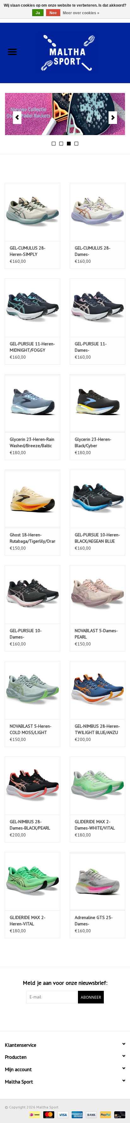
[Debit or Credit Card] (118, 1114)
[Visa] (62, 1114)
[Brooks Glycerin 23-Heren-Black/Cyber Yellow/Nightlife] (97, 403)
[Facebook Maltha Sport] (54, 1016)
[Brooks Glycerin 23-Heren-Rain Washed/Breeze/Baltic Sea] (32, 403)
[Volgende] (113, 117)
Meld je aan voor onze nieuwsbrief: (65, 982)
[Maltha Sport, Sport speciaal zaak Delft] (77, 52)
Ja (38, 13)
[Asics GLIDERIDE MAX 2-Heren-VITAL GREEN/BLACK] (32, 881)
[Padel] (65, 114)
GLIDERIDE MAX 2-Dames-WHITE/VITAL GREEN (95, 825)
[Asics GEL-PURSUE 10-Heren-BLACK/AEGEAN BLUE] (97, 499)
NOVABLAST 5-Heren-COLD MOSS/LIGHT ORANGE (30, 729)
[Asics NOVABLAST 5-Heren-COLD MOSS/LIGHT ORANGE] (32, 690)
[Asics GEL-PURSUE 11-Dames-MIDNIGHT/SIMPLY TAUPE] (97, 307)
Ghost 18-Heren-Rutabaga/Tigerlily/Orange (32, 538)
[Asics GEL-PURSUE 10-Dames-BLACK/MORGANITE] (32, 594)
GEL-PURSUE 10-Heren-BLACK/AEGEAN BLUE (97, 538)
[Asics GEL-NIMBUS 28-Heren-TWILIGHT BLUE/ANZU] (97, 690)
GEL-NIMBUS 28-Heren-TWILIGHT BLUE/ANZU (97, 729)
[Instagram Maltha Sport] (76, 1016)
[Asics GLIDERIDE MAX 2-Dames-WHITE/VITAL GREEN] (97, 785)
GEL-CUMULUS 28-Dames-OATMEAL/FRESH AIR (95, 251)
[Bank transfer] (91, 1114)
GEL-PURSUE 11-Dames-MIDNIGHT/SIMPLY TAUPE (93, 347)
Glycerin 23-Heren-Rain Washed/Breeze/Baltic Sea (32, 442)
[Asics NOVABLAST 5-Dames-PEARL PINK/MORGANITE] (97, 594)
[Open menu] (12, 51)
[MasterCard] (48, 1114)
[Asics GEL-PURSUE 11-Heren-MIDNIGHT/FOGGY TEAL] (32, 307)
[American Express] (76, 1114)
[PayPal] (105, 1114)
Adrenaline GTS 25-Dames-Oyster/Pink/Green (94, 921)
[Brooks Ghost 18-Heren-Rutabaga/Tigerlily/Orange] (32, 499)
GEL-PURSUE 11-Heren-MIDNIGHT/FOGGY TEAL (32, 347)
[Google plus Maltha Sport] (65, 1016)
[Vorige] (17, 117)
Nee (53, 13)
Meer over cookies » (81, 13)
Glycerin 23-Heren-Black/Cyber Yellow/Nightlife (93, 442)
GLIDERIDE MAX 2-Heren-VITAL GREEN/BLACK (27, 921)
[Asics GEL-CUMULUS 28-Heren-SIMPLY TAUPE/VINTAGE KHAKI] (32, 212)
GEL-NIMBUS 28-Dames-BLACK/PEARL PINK (30, 825)
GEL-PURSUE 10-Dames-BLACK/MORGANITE (28, 634)
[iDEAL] (34, 1114)
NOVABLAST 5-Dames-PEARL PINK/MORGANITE (96, 634)
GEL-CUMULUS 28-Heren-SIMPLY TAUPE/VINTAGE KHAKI (32, 251)
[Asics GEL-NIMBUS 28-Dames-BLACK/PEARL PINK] (32, 785)
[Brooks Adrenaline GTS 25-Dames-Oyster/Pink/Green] (97, 881)
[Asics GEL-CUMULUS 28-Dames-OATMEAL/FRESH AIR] (97, 212)
